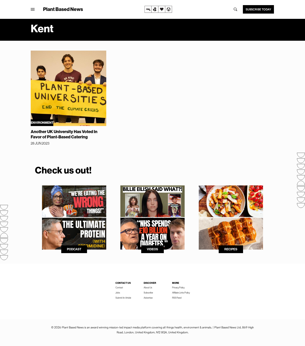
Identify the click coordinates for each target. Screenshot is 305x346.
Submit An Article (123, 297)
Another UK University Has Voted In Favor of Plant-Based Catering (64, 134)
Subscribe (148, 292)
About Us (148, 287)
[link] (158, 9)
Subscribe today (258, 9)
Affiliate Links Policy (181, 292)
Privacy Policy (178, 287)
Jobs (117, 292)
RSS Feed (176, 297)
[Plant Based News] (32, 9)
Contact (119, 287)
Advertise (148, 297)
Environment (42, 123)
